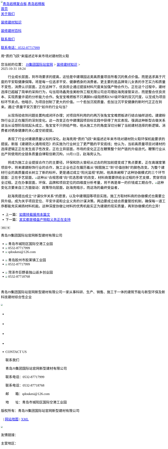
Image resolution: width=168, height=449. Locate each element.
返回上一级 (5, 228)
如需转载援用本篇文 (34, 214)
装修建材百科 (17, 333)
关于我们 (13, 314)
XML (25, 419)
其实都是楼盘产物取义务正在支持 (45, 219)
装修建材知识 (67, 64)
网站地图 (12, 419)
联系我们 (13, 343)
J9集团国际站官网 (39, 64)
